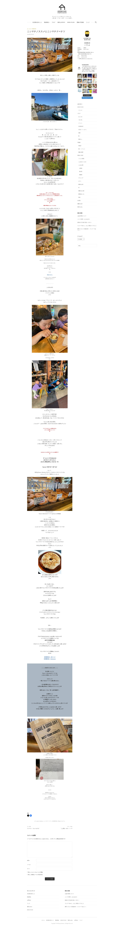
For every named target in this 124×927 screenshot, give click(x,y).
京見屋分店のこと (37, 22)
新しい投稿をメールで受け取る (35, 874)
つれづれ (80, 119)
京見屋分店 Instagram (50, 659)
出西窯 (80, 168)
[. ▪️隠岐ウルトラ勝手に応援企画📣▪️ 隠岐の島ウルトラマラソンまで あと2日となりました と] (85, 91)
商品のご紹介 (80, 155)
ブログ (53, 22)
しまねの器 (80, 165)
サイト (28, 868)
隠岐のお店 (80, 203)
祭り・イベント (81, 149)
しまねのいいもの (82, 161)
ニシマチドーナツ (47, 821)
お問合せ (29, 900)
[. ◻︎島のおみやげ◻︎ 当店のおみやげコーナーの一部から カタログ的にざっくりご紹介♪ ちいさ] (85, 76)
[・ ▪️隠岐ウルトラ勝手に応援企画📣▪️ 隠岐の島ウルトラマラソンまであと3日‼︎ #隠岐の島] (90, 91)
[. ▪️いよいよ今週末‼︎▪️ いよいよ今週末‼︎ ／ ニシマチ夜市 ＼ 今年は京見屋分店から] (95, 81)
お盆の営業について (82, 216)
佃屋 (79, 132)
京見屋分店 (34, 28)
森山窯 (80, 171)
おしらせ (29, 28)
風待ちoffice (61, 22)
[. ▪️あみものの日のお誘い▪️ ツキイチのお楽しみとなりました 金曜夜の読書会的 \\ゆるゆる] (80, 76)
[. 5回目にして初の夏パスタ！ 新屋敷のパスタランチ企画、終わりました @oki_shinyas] (80, 86)
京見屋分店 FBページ (49, 657)
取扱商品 (46, 22)
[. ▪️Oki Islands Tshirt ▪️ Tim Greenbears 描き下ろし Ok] (85, 81)
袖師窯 (80, 174)
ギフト (79, 181)
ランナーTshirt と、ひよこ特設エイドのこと (87, 225)
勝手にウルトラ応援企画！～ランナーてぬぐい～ (75, 906)
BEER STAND (70, 22)
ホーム (43, 920)
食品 (79, 197)
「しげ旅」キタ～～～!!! (66, 828)
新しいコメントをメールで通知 (35, 872)
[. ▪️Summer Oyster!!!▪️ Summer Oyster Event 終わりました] (95, 86)
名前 (28, 860)
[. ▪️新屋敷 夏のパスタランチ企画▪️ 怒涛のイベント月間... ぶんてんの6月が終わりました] (90, 86)
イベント (80, 123)
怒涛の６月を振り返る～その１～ (85, 222)
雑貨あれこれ (81, 194)
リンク (88, 22)
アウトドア (80, 178)
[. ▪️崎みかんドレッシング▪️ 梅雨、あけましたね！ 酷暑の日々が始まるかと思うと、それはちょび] (85, 86)
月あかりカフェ (49, 274)
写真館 (79, 142)
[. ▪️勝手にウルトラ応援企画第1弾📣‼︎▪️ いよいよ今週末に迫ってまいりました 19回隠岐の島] (95, 91)
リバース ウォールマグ (33, 828)
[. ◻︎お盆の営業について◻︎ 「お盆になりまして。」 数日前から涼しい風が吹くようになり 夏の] (90, 76)
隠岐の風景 (80, 152)
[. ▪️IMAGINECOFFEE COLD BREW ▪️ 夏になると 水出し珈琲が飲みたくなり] (95, 76)
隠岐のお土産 (81, 190)
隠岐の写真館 (80, 22)
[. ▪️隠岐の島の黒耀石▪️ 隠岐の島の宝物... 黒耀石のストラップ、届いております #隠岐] (80, 81)
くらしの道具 (81, 158)
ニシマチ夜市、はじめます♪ (84, 219)
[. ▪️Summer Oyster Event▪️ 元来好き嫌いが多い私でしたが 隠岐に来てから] (80, 91)
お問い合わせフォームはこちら (85, 58)
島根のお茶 (80, 184)
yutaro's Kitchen (39, 821)
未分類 (79, 200)
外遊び (79, 145)
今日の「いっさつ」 (82, 129)
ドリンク (80, 110)
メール (29, 864)
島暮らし (80, 139)
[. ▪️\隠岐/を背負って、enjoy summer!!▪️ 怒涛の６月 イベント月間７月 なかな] (90, 81)
